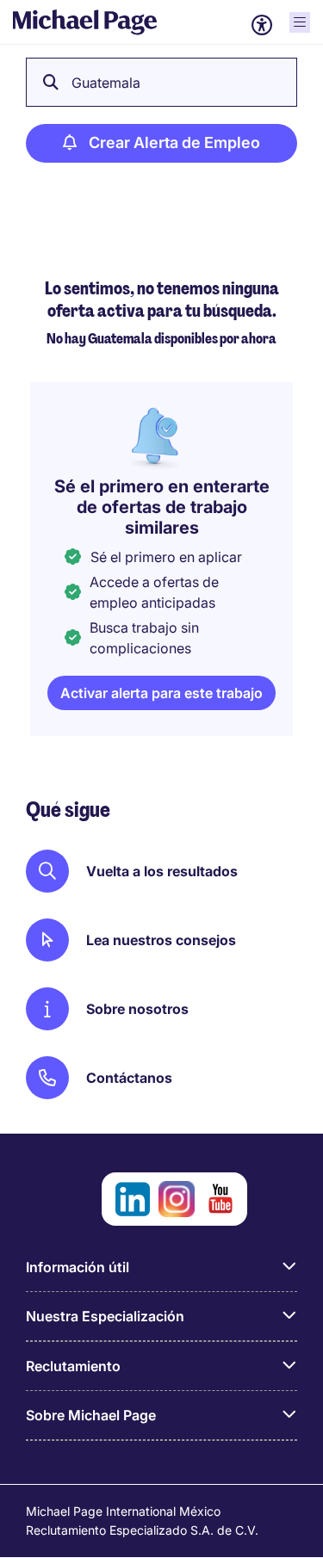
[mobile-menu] (299, 22)
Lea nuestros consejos (161, 940)
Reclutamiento (73, 1366)
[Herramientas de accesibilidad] (262, 25)
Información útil (77, 1267)
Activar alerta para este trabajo (161, 693)
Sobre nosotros (137, 1008)
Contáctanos (129, 1077)
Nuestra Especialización (105, 1316)
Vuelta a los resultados (162, 871)
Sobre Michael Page (91, 1415)
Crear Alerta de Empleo (174, 142)
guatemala (105, 82)
